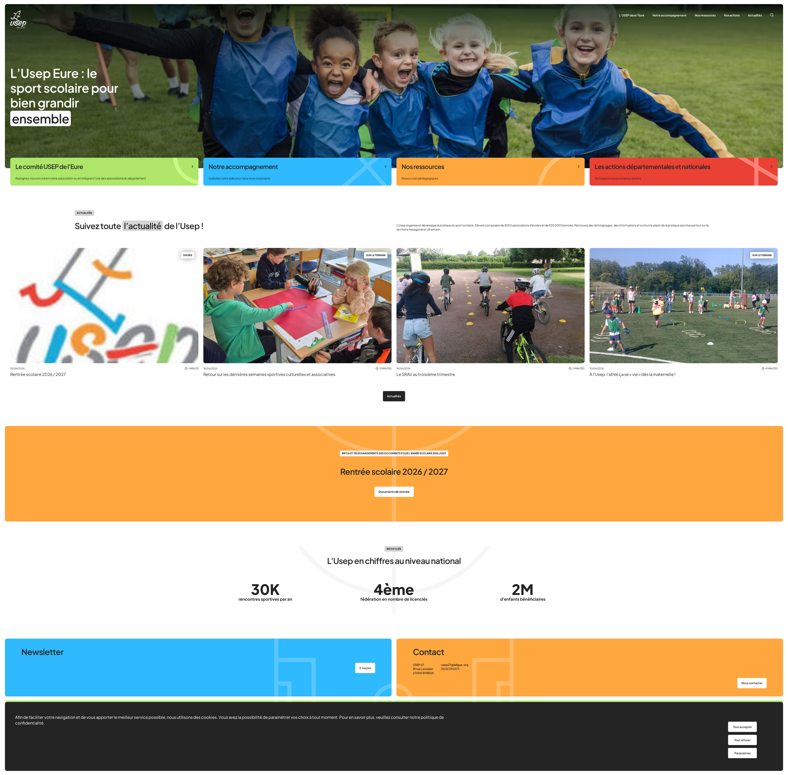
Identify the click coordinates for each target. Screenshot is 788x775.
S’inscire (365, 668)
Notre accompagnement (670, 15)
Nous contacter (752, 683)
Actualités (755, 15)
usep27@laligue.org (454, 665)
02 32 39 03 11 (450, 669)
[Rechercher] (772, 15)
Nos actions (732, 15)
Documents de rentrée (394, 491)
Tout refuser (742, 740)
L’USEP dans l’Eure (631, 15)
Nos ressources (705, 15)
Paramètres (742, 753)
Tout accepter (742, 727)
